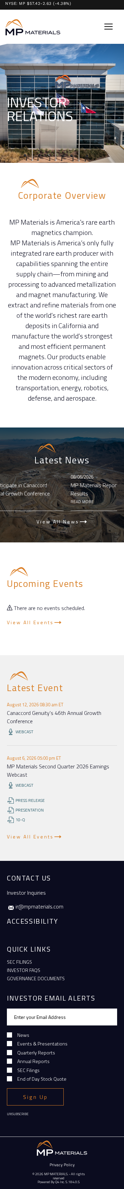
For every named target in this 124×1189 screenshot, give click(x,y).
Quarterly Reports (36, 1052)
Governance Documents (36, 978)
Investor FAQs (23, 970)
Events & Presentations (42, 1043)
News (23, 1035)
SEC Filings (19, 961)
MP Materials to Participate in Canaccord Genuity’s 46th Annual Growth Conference (55, 489)
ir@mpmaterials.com (39, 906)
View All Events (30, 622)
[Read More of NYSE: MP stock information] (59, 3)
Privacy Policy (62, 1164)
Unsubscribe (18, 1114)
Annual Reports (33, 1061)
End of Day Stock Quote (41, 1078)
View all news (58, 521)
